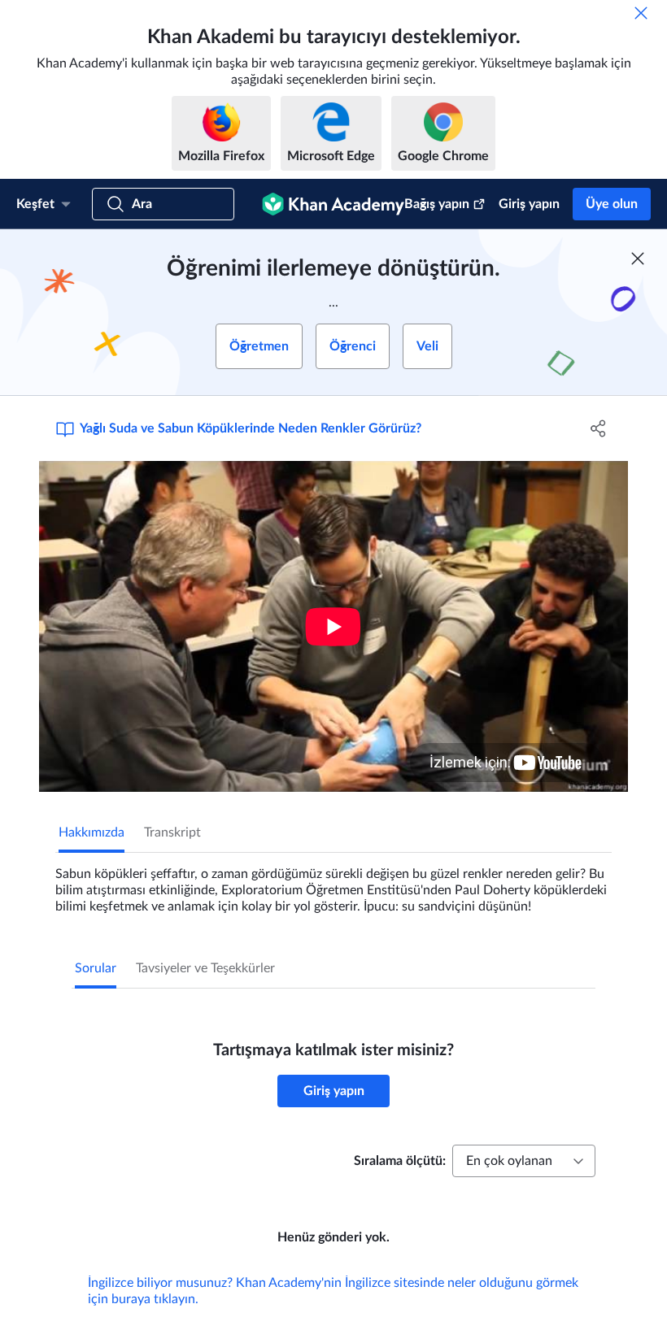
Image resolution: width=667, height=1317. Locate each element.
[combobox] (523, 1161)
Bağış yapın (436, 204)
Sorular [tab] (95, 968)
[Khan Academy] (333, 204)
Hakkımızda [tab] (91, 832)
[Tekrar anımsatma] (641, 13)
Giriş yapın (529, 204)
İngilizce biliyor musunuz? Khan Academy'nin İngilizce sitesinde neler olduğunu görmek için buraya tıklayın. (333, 1291)
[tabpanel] (333, 884)
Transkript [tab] (172, 832)
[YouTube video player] (333, 626)
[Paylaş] (598, 428)
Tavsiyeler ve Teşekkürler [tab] (205, 968)
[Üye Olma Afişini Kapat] (637, 258)
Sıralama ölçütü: (400, 1160)
